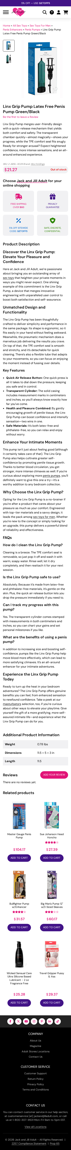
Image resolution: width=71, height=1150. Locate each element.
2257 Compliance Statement (29, 1143)
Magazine (35, 1046)
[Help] (52, 12)
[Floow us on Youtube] (26, 1021)
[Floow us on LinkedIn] (50, 1021)
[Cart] (65, 12)
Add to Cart (19, 858)
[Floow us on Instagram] (34, 1021)
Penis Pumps (32, 29)
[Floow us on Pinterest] (42, 1021)
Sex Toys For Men (40, 25)
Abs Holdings (38, 164)
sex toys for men (44, 517)
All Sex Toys (20, 25)
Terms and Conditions (35, 1089)
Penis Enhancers (12, 29)
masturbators (12, 704)
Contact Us (35, 1056)
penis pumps (51, 476)
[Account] (58, 12)
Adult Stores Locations (36, 1051)
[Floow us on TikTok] (57, 1021)
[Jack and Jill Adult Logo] (18, 12)
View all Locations (35, 1126)
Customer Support (35, 1073)
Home (6, 25)
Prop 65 (55, 1143)
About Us (35, 1040)
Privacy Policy (35, 1084)
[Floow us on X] (18, 1021)
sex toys (8, 278)
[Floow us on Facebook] (10, 1021)
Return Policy (36, 1078)
